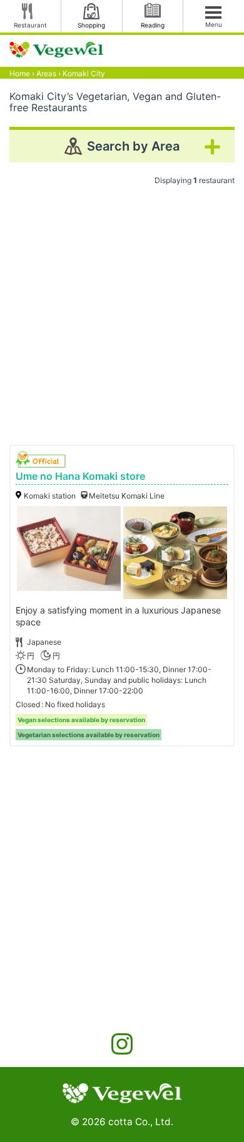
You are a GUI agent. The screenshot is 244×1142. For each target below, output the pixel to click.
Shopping (91, 25)
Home (19, 73)
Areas (46, 73)
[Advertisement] (122, 310)
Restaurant (30, 25)
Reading (153, 25)
